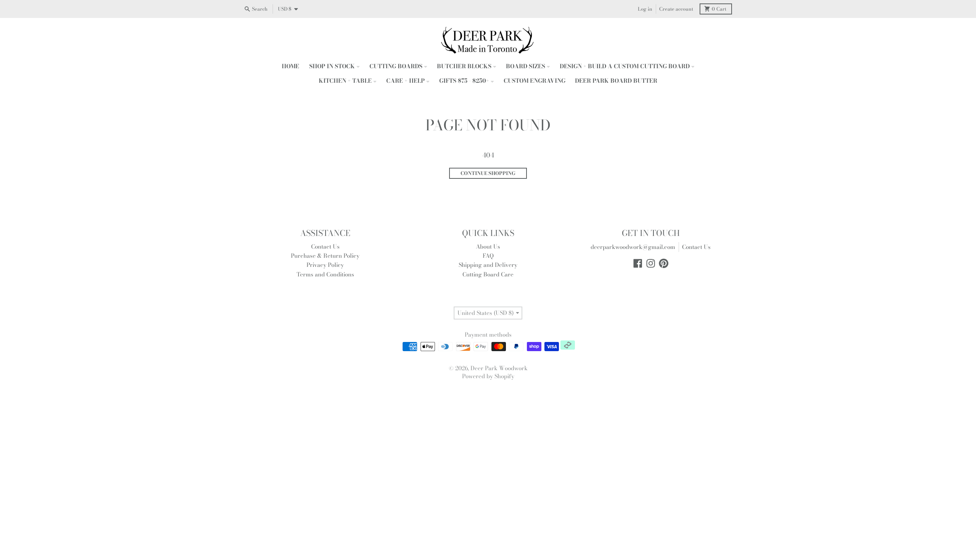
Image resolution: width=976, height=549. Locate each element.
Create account (676, 9)
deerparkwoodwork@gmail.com (633, 246)
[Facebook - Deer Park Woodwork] (638, 263)
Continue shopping (488, 173)
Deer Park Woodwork (499, 368)
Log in (645, 9)
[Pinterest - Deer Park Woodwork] (664, 263)
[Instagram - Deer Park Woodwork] (651, 263)
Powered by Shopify (488, 376)
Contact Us (696, 246)
